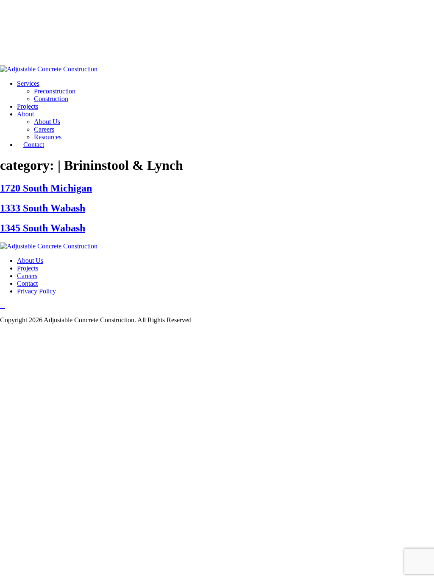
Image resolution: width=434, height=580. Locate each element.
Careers (44, 129)
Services (28, 83)
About (25, 114)
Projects (27, 106)
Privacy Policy (36, 291)
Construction (51, 98)
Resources (47, 137)
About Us (47, 121)
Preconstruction (54, 91)
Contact (33, 144)
